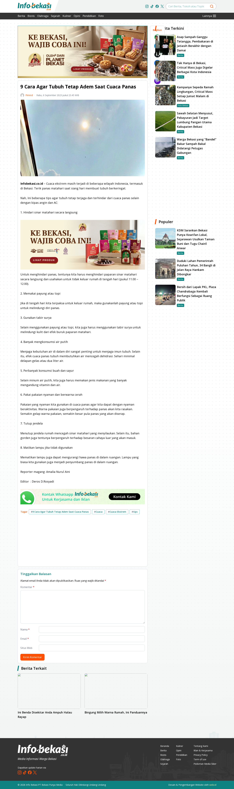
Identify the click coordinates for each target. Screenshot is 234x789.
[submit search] (212, 6)
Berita (21, 16)
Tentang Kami (201, 745)
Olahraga (42, 16)
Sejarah (55, 16)
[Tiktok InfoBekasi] (152, 6)
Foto (101, 16)
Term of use (200, 759)
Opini (77, 16)
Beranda (164, 745)
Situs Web (26, 648)
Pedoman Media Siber (205, 763)
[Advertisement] (82, 541)
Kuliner (67, 16)
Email (24, 638)
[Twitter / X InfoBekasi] (162, 6)
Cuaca (98, 511)
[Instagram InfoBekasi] (147, 6)
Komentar (27, 587)
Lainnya (207, 16)
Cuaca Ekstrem (117, 511)
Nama (25, 629)
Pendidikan (89, 16)
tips (135, 511)
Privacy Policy (201, 754)
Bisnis (31, 16)
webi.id (212, 784)
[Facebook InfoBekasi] (157, 6)
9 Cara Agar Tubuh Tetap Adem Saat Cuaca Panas (60, 511)
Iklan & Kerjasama (203, 750)
